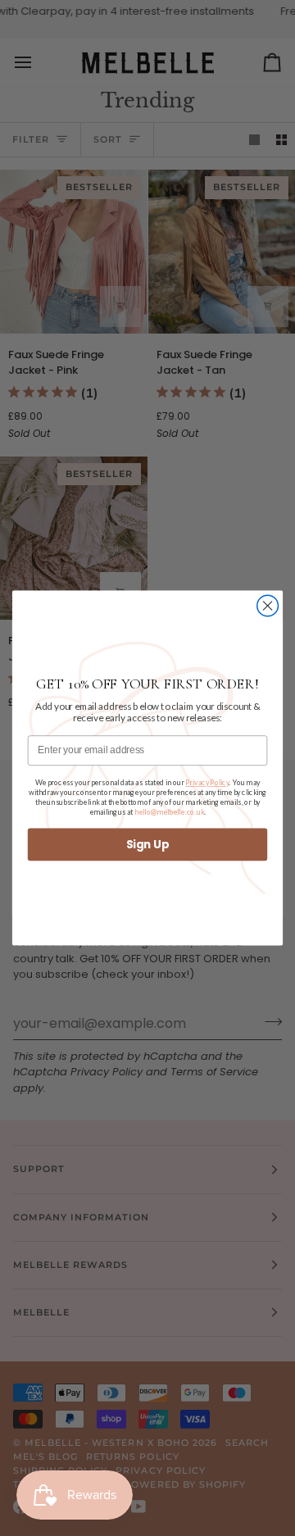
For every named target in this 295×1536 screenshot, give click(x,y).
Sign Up (147, 844)
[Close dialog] (268, 605)
